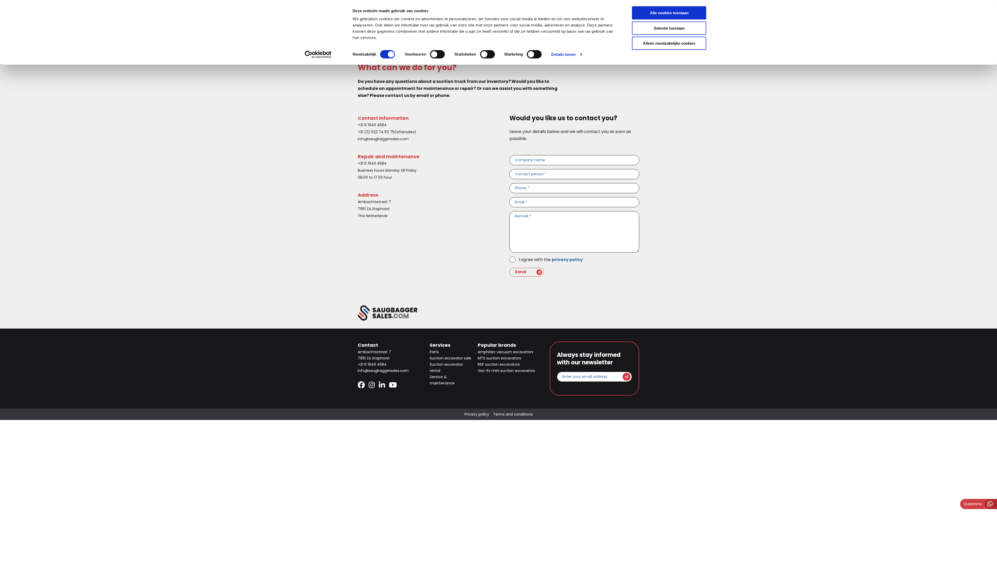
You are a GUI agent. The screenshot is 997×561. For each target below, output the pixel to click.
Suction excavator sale (450, 358)
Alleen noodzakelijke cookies (669, 43)
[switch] (437, 54)
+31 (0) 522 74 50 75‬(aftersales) (387, 132)
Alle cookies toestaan (669, 13)
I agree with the (551, 260)
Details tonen (563, 54)
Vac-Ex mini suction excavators (506, 370)
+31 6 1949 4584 (372, 125)
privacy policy (567, 260)
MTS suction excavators (499, 358)
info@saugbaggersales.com (383, 139)
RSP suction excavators (499, 364)
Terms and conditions (513, 414)
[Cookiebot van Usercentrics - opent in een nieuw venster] (318, 54)
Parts (434, 352)
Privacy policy (476, 414)
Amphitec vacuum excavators (505, 352)
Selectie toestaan (669, 28)
